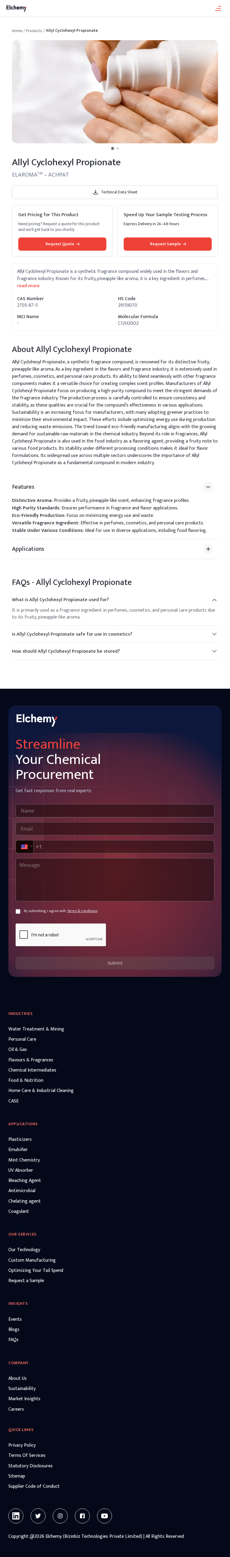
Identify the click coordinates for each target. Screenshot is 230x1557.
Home (17, 31)
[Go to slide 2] (117, 148)
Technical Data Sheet (119, 192)
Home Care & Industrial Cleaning (41, 1090)
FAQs (13, 1340)
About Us (17, 1378)
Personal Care (22, 1039)
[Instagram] (60, 1515)
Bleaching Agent (24, 1180)
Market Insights (24, 1399)
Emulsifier (18, 1150)
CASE (13, 1101)
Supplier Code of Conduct (34, 1486)
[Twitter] (38, 1515)
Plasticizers (20, 1139)
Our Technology (24, 1250)
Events (15, 1319)
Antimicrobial (21, 1191)
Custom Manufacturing (32, 1260)
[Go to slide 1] (112, 148)
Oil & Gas (17, 1049)
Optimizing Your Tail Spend (35, 1270)
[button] (24, 846)
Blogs (13, 1329)
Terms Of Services (27, 1455)
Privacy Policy (22, 1445)
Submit (115, 963)
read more (28, 286)
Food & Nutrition (25, 1080)
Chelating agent (24, 1201)
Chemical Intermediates (32, 1070)
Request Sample (165, 243)
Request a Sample (26, 1281)
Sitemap (16, 1476)
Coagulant (18, 1211)
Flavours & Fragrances (30, 1060)
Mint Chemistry (24, 1160)
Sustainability (22, 1388)
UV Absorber (20, 1170)
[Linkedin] (15, 1515)
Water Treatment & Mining (36, 1029)
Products (34, 31)
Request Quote (60, 243)
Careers (16, 1409)
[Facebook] (82, 1515)
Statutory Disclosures (30, 1466)
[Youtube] (104, 1515)
